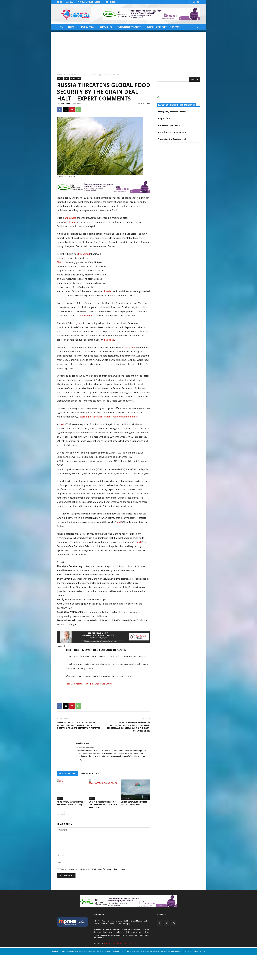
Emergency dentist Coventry (172, 111)
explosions (71, 221)
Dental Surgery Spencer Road (172, 132)
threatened (84, 253)
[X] (198, 2)
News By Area (87, 27)
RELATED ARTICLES (67, 773)
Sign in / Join (110, 2)
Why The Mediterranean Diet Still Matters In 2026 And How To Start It (103, 805)
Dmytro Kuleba (86, 315)
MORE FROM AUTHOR (90, 773)
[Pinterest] (72, 109)
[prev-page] (58, 813)
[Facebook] (189, 2)
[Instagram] (194, 2)
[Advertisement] (128, 50)
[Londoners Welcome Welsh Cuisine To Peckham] (135, 789)
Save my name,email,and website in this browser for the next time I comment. (94, 869)
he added (109, 339)
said (80, 323)
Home (62, 27)
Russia (107, 291)
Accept (188, 951)
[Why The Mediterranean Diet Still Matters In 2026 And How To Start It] (103, 789)
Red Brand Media (134, 921)
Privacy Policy (199, 951)
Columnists (106, 27)
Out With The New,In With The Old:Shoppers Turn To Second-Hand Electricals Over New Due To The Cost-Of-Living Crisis (128, 726)
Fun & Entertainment (129, 27)
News (71, 27)
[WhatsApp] (78, 109)
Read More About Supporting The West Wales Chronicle (90, 683)
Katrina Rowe (64, 104)
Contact (175, 27)
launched (130, 347)
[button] (197, 27)
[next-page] (63, 813)
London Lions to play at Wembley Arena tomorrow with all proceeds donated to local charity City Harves (78, 725)
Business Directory (157, 27)
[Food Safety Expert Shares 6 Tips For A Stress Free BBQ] (71, 789)
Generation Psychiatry (169, 125)
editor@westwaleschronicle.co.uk (117, 943)
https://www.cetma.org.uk (85, 747)
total (61, 424)
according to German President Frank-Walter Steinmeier (108, 416)
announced (70, 217)
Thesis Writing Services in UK (172, 139)
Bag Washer (164, 118)
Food (66, 74)
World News (75, 78)
